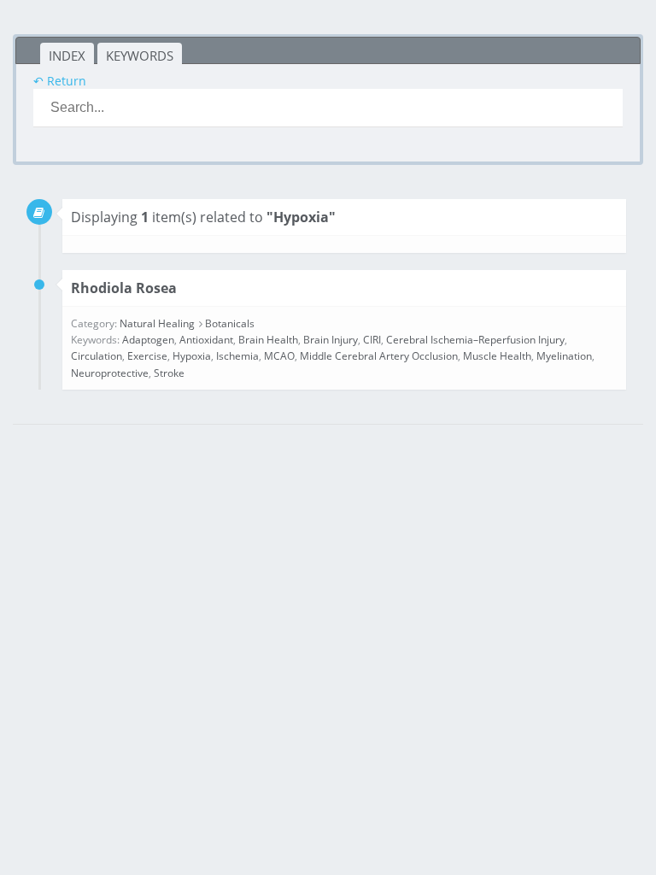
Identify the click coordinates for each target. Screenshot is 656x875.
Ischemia (237, 356)
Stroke (169, 373)
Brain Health (268, 339)
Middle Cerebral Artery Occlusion (379, 356)
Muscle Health (497, 356)
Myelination (564, 356)
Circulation (96, 356)
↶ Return (59, 81)
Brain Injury (330, 339)
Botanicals (230, 323)
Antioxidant (206, 339)
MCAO (279, 356)
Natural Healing (157, 323)
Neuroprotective (110, 373)
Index (67, 55)
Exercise (147, 356)
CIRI (372, 339)
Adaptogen (148, 339)
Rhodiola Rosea (124, 288)
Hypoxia (192, 356)
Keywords (139, 55)
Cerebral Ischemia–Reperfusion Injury (475, 339)
